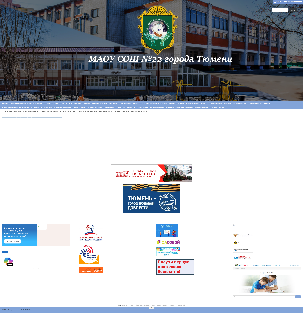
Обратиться (113, 103)
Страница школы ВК (177, 305)
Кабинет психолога (218, 107)
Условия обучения (52, 103)
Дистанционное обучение (130, 103)
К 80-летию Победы (141, 107)
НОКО (203, 103)
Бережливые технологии (43, 107)
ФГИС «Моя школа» (192, 103)
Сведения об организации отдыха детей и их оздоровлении (187, 107)
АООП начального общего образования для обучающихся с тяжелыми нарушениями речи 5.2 (32, 117)
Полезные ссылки (142, 305)
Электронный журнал (159, 305)
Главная (5, 103)
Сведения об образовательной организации (26, 103)
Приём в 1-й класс (80, 107)
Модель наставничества (62, 107)
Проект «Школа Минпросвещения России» (17, 107)
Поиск (270, 3)
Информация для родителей (260, 103)
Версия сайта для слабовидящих (289, 2)
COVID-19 (180, 103)
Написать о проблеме (12, 241)
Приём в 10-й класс (95, 107)
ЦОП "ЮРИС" (25, 310)
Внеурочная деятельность (71, 103)
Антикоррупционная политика (95, 103)
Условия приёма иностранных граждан (118, 107)
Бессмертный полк (157, 107)
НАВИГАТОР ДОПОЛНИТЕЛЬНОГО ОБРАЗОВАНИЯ (158, 103)
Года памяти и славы (125, 305)
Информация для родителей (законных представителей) (227, 103)
